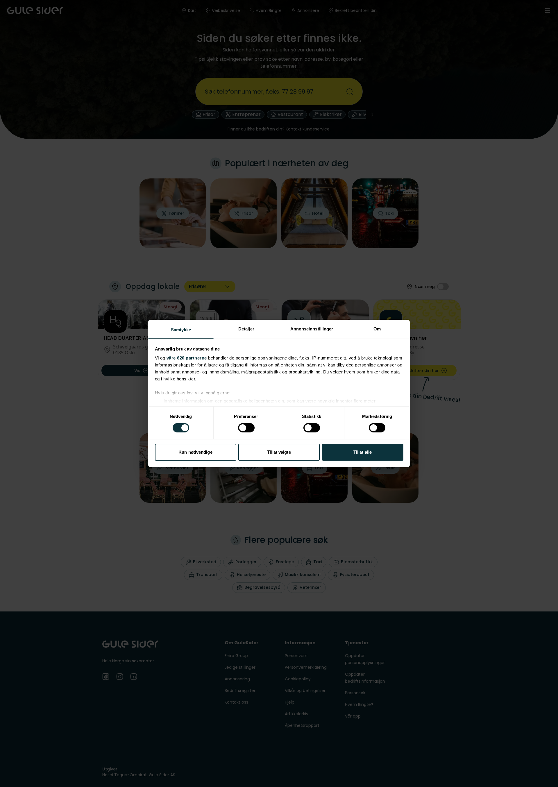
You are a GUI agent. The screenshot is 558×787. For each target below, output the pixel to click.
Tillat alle (362, 452)
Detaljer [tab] (246, 328)
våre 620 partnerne (187, 357)
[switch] (246, 427)
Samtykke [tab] (181, 329)
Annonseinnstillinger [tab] (311, 328)
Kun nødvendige (195, 452)
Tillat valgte (279, 452)
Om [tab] (377, 328)
